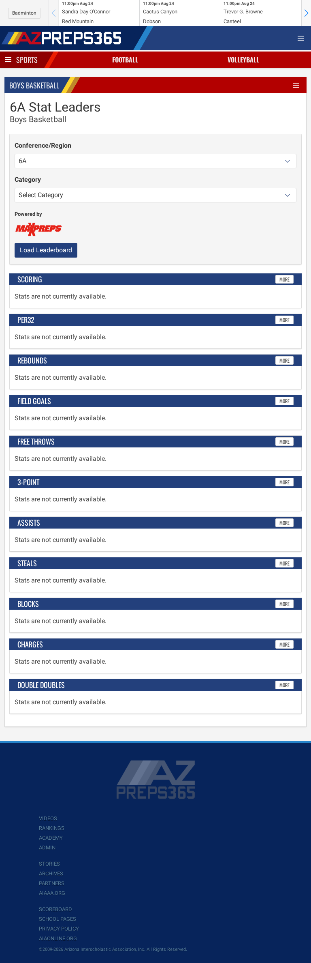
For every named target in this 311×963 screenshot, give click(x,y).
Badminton (24, 13)
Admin (47, 848)
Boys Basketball (34, 85)
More (284, 279)
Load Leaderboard (46, 250)
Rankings (51, 828)
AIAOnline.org (58, 938)
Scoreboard (55, 909)
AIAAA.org (52, 893)
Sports (27, 59)
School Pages (57, 919)
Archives (51, 874)
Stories (49, 864)
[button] (306, 13)
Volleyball (243, 59)
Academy (51, 838)
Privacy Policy (59, 929)
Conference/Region (43, 145)
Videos (48, 818)
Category (28, 179)
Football (125, 59)
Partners (51, 883)
